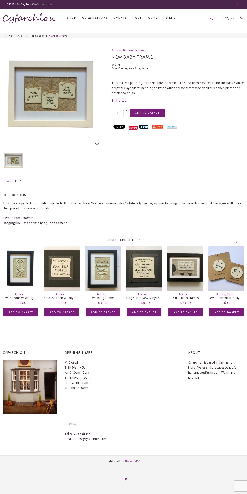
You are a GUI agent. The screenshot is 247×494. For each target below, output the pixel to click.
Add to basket (147, 112)
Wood (145, 68)
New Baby (134, 68)
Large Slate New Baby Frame (145, 298)
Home (8, 35)
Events (121, 17)
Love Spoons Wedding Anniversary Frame (31, 298)
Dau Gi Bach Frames (185, 298)
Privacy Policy (132, 460)
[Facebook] (237, 4)
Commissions (95, 17)
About (154, 17)
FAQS (137, 17)
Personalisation (35, 35)
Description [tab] (12, 180)
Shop (72, 17)
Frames (117, 50)
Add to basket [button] (21, 312)
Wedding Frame (103, 298)
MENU (171, 17)
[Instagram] (242, 4)
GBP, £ (227, 18)
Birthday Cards (225, 294)
